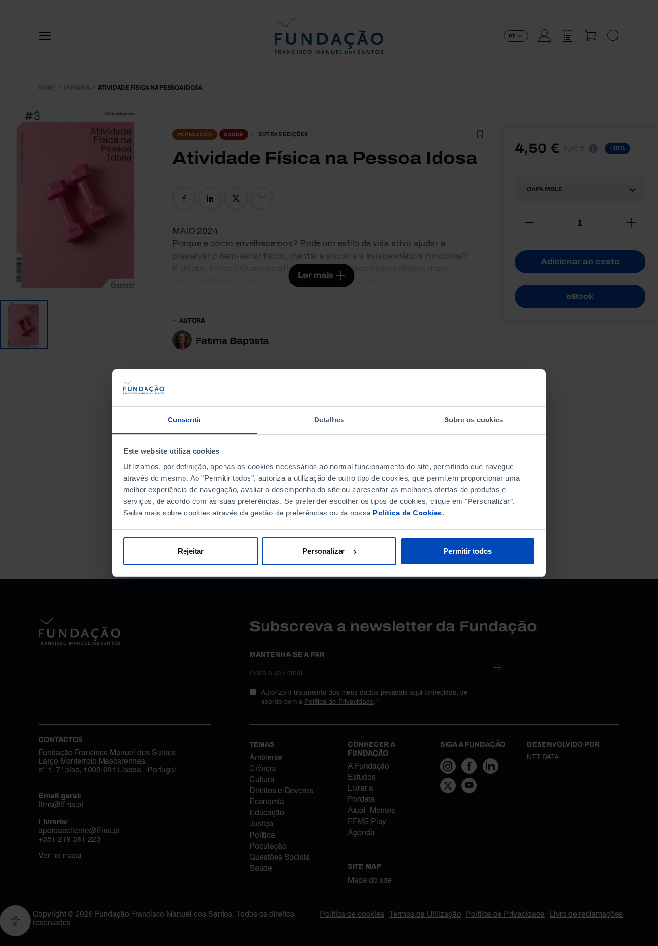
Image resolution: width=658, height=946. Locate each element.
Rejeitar (191, 551)
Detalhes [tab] (329, 420)
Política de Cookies (407, 513)
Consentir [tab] (184, 420)
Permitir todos (468, 551)
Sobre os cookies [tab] (473, 420)
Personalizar (324, 551)
